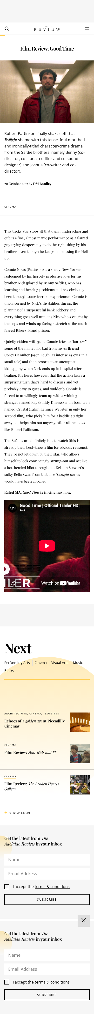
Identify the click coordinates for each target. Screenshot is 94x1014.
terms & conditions (52, 886)
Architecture (15, 713)
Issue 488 (51, 713)
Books (9, 670)
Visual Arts (59, 662)
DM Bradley (42, 183)
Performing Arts (17, 662)
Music (78, 662)
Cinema (10, 206)
